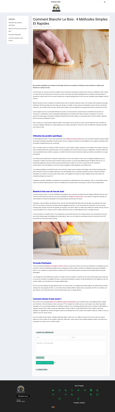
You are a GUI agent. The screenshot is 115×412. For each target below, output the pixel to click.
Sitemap (18, 400)
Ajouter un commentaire (45, 362)
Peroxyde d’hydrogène (15, 34)
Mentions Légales (21, 401)
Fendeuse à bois (56, 2)
